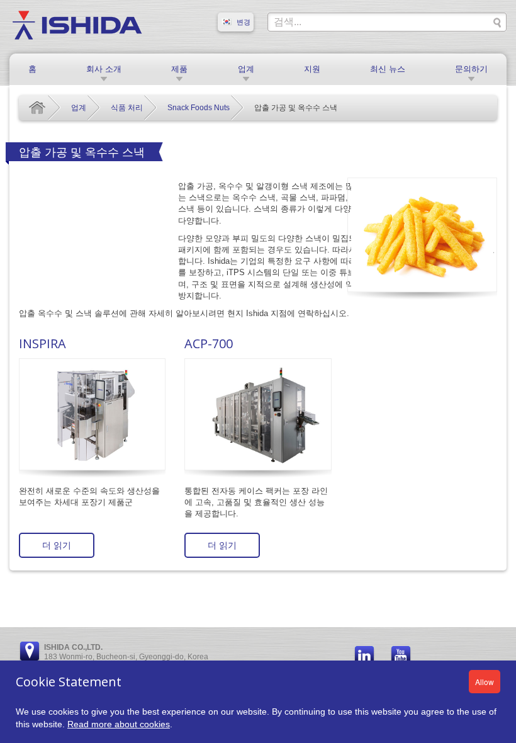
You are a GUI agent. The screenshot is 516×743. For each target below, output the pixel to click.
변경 (243, 22)
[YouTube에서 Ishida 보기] (401, 657)
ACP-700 (208, 343)
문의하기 (471, 69)
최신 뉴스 (387, 69)
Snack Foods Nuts (198, 107)
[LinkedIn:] (364, 657)
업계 (246, 69)
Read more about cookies (118, 724)
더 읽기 (56, 545)
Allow (484, 681)
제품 (179, 69)
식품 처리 (127, 107)
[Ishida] (77, 24)
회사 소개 (103, 69)
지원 (312, 69)
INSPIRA (42, 343)
